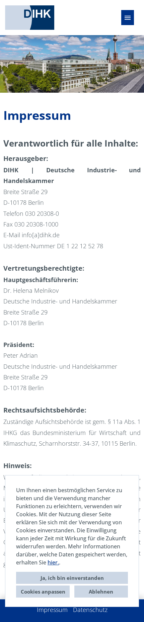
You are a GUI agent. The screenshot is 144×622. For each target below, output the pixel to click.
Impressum (52, 610)
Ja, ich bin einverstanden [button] (72, 577)
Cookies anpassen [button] (43, 591)
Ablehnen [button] (101, 591)
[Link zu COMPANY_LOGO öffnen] (29, 17)
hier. (53, 562)
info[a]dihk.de (41, 235)
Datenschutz (90, 610)
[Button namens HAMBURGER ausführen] (127, 17)
